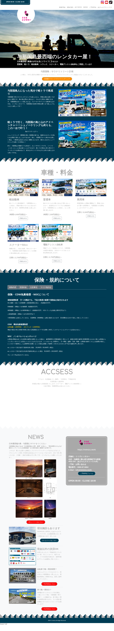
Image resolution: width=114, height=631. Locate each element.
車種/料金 (62, 7)
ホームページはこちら (49, 540)
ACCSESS (78, 7)
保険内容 (12, 287)
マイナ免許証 (46, 287)
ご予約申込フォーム (86, 473)
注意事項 (33, 287)
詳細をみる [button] (23, 218)
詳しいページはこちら (36, 522)
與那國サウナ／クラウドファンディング (57, 79)
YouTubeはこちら (49, 584)
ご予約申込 (92, 7)
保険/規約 (70, 7)
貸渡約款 (23, 287)
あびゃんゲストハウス (105, 7)
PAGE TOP (3, 624)
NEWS (85, 7)
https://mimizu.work (86, 449)
